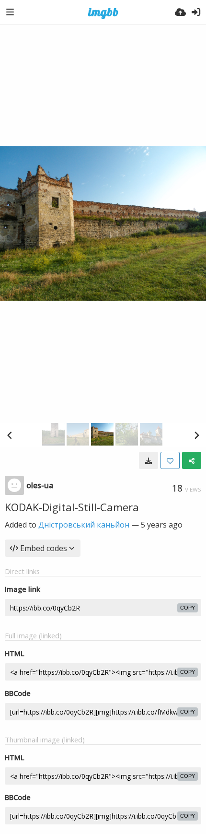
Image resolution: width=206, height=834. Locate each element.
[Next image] (196, 435)
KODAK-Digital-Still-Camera (72, 507)
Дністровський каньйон (83, 524)
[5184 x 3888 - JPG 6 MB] (148, 460)
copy (187, 608)
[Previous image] (9, 435)
